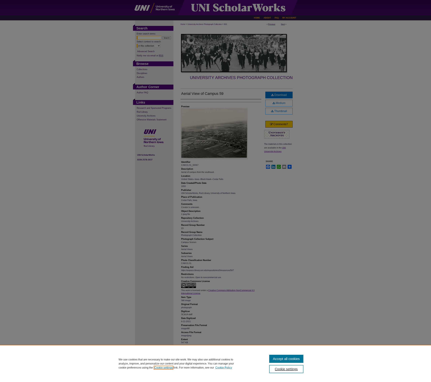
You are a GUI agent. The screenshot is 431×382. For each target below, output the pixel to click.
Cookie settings (163, 367)
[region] (215, 363)
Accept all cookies (286, 359)
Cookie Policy (223, 367)
